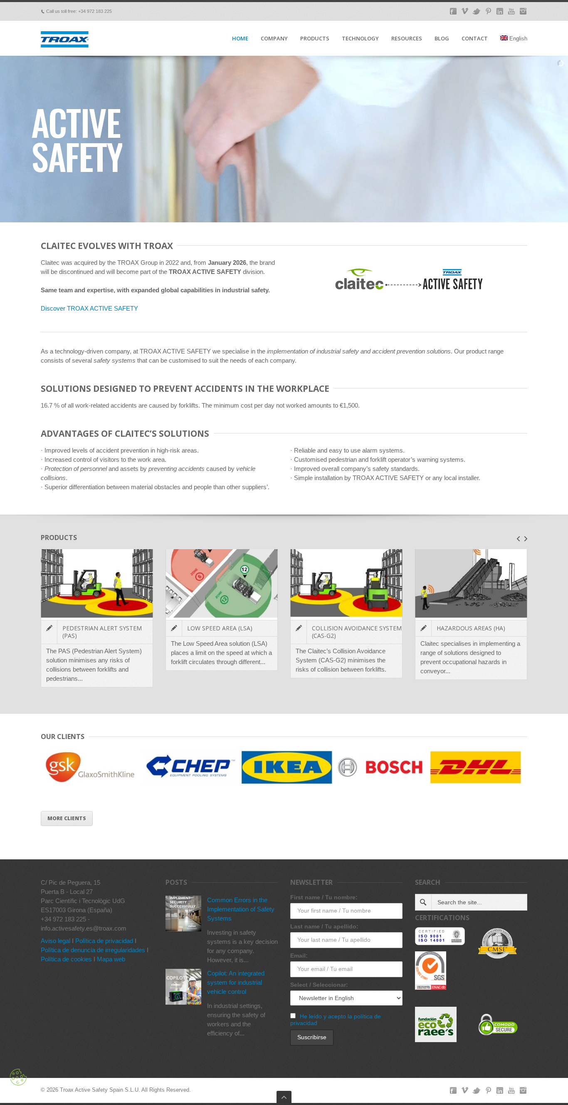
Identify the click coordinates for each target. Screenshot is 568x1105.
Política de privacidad (104, 940)
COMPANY (274, 38)
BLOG (442, 38)
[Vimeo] (465, 11)
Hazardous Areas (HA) (471, 628)
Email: (299, 955)
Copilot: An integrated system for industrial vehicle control (235, 982)
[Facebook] (453, 11)
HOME (240, 38)
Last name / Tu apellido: (324, 926)
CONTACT (475, 38)
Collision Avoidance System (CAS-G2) (357, 632)
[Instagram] (523, 11)
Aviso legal (55, 940)
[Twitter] (476, 11)
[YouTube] (511, 11)
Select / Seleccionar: (319, 984)
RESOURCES (406, 38)
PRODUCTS (314, 38)
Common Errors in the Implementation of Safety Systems (240, 909)
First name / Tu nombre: (324, 897)
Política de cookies (66, 959)
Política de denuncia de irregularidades (93, 949)
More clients (66, 818)
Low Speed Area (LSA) (219, 628)
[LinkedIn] (500, 11)
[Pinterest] (488, 11)
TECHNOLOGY (360, 38)
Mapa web (111, 959)
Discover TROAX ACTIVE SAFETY (89, 308)
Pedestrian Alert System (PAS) (102, 632)
